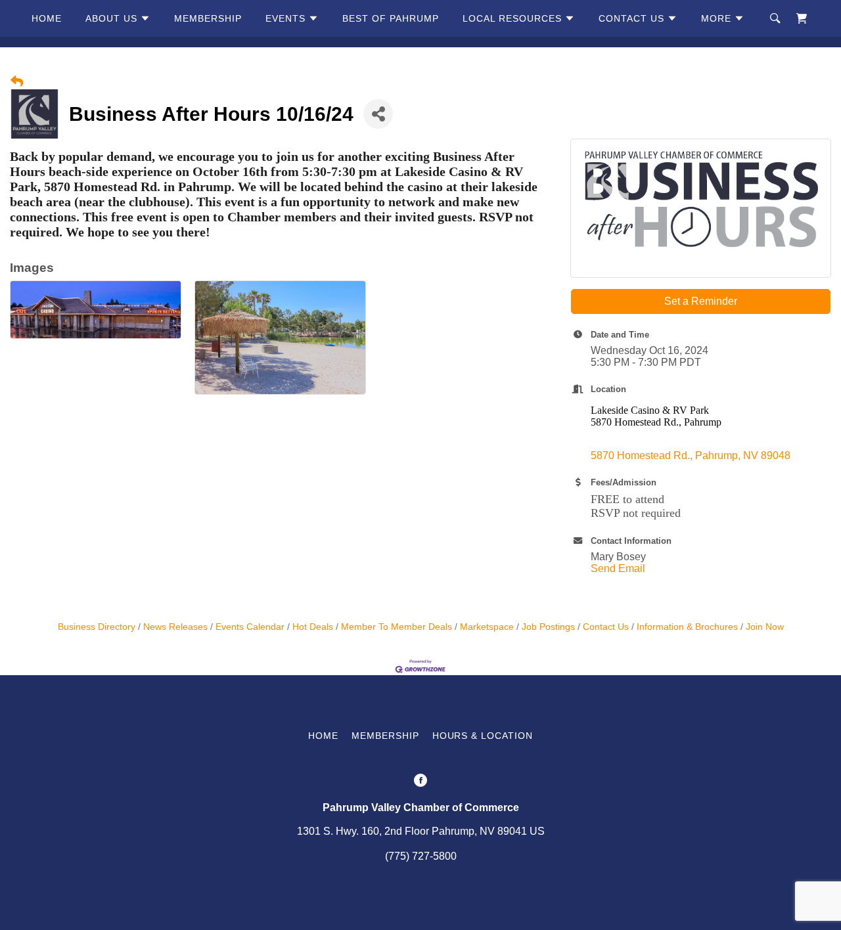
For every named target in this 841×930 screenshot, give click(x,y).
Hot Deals (312, 627)
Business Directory (96, 627)
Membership (208, 18)
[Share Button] (378, 114)
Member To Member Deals (396, 627)
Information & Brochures (687, 627)
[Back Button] (17, 82)
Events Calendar (250, 627)
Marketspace (487, 627)
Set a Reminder (700, 301)
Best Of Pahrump (390, 18)
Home (47, 18)
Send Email (618, 568)
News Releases (175, 627)
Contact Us (606, 627)
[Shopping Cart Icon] (801, 18)
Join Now (765, 627)
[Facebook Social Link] (420, 781)
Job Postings (548, 627)
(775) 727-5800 (421, 856)
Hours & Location (483, 735)
